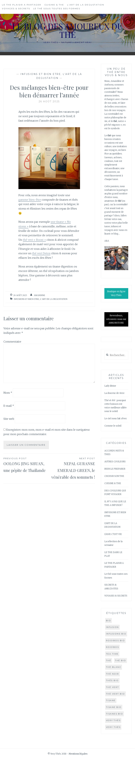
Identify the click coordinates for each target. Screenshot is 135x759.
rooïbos (112, 647)
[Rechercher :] (116, 355)
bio (108, 620)
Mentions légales (78, 753)
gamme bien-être (29, 199)
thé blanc (113, 667)
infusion (112, 627)
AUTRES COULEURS (115, 461)
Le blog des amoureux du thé (67, 30)
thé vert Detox (41, 253)
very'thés (113, 720)
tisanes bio (114, 713)
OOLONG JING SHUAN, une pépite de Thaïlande (24, 465)
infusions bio (116, 633)
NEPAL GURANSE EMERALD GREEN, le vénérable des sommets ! (73, 468)
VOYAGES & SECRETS (16, 8)
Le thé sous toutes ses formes (56, 8)
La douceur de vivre (114, 393)
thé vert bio (115, 694)
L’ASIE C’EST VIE (113, 534)
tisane (111, 700)
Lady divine (110, 385)
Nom (7, 392)
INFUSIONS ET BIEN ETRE (40, 74)
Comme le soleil (112, 425)
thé (108, 660)
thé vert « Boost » (34, 239)
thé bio (120, 660)
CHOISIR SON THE (114, 476)
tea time (112, 654)
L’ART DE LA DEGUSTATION (85, 4)
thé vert (112, 687)
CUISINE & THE (54, 4)
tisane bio (114, 707)
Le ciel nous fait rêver (115, 418)
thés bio (112, 680)
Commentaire (12, 341)
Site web (8, 418)
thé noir (112, 674)
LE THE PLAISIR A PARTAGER (21, 4)
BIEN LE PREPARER (114, 468)
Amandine (39, 295)
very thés (113, 727)
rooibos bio (115, 640)
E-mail (8, 405)
